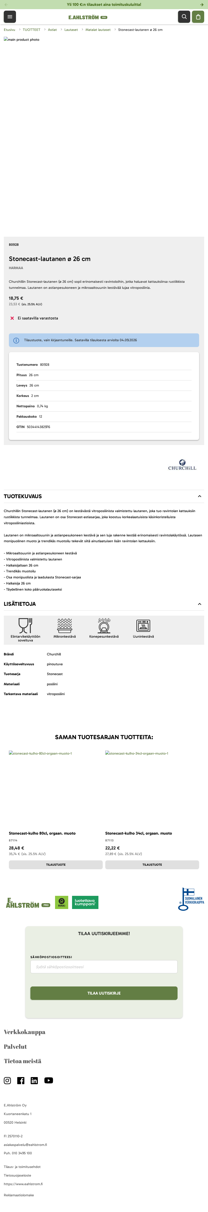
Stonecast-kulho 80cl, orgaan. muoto (42, 833)
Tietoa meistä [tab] (22, 1061)
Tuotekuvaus (23, 496)
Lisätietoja (20, 603)
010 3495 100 (22, 1153)
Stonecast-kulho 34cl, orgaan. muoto (138, 833)
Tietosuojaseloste (17, 1175)
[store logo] (29, 908)
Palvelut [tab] (15, 1046)
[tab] (104, 496)
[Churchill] (182, 466)
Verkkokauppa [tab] (24, 1031)
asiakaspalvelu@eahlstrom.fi (25, 1145)
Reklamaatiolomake (19, 1195)
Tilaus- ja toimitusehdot (22, 1167)
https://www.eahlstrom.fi (23, 1184)
